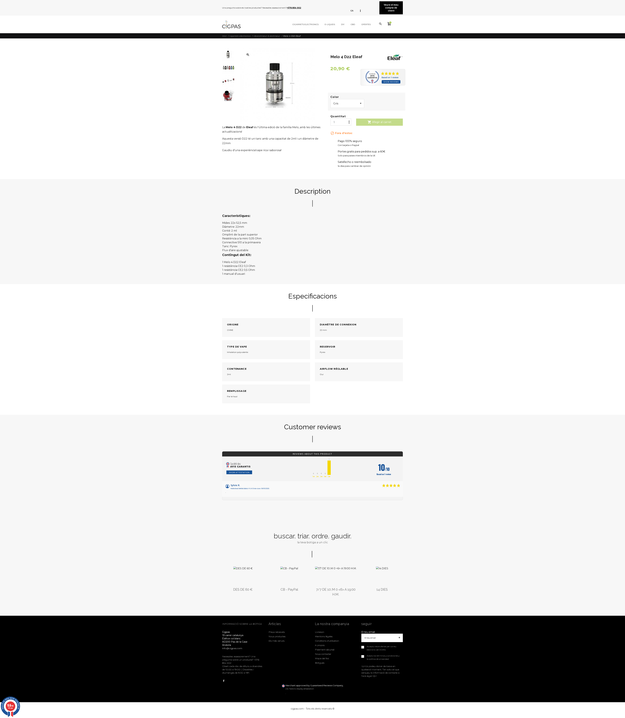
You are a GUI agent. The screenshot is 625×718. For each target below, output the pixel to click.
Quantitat (338, 116)
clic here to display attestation (299, 689)
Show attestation (239, 472)
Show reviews (391, 82)
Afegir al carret (379, 122)
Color (334, 97)
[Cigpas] (231, 24)
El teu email (368, 632)
